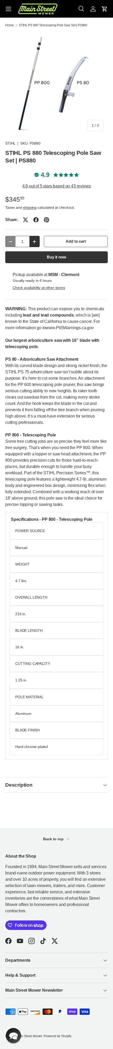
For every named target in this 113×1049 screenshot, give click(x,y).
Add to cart (76, 241)
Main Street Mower (29, 1036)
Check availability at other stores (39, 288)
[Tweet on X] (25, 220)
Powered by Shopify (57, 1036)
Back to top (53, 839)
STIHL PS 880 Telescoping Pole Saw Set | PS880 (53, 25)
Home (9, 25)
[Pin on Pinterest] (46, 220)
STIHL (10, 143)
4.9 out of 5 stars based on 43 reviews (56, 186)
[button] (104, 9)
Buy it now (56, 257)
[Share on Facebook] (36, 220)
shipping (30, 207)
